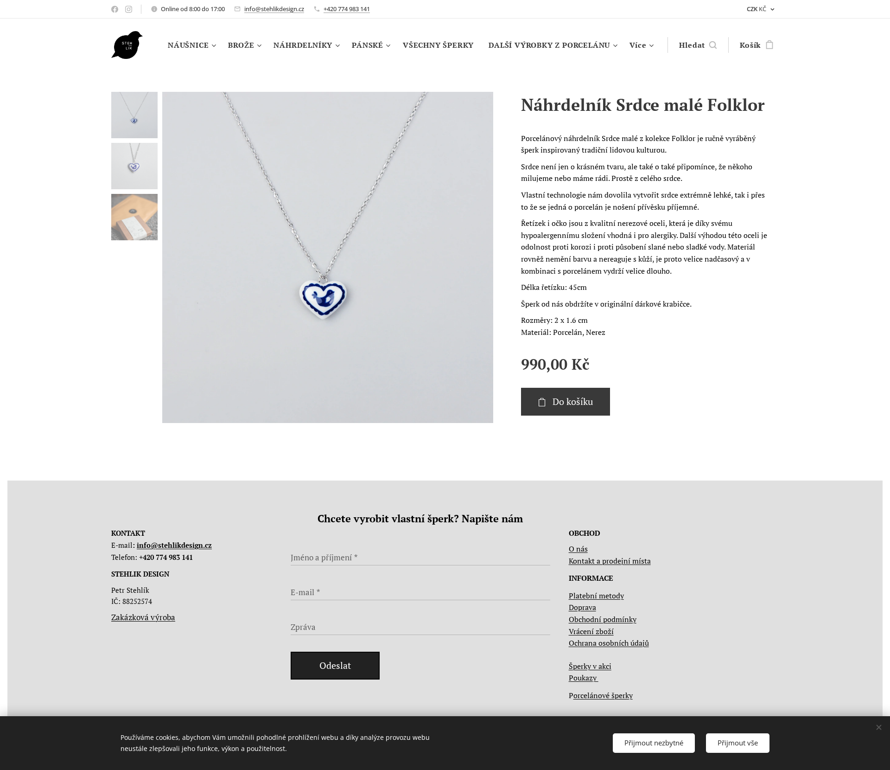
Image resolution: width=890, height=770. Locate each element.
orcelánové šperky (603, 695)
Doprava (582, 607)
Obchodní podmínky (602, 619)
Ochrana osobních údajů (609, 643)
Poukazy (583, 678)
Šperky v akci (590, 666)
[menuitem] (193, 45)
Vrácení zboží (591, 631)
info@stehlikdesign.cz (274, 9)
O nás (578, 549)
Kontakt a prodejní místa (610, 561)
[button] (698, 45)
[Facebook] (115, 9)
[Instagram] (128, 9)
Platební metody (596, 595)
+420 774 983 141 (347, 9)
